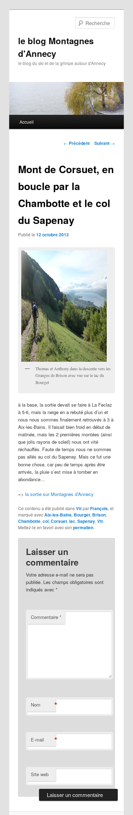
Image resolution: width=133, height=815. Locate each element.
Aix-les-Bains (58, 515)
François (99, 508)
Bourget (82, 515)
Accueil (27, 122)
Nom (43, 704)
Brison (99, 515)
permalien (83, 527)
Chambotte (29, 521)
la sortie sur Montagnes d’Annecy (59, 494)
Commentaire (46, 617)
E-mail (43, 739)
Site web (40, 774)
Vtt (79, 508)
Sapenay (86, 521)
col (46, 521)
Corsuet (59, 521)
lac (72, 521)
